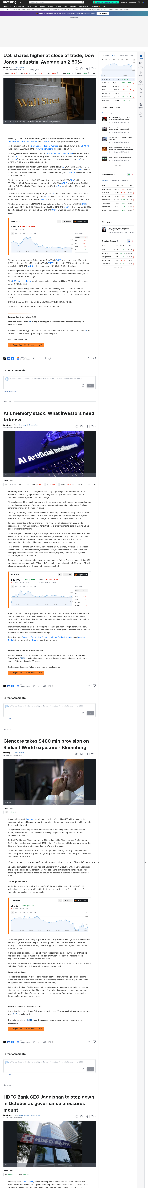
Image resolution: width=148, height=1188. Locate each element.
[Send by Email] (44, 358)
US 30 (104, 86)
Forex (23, 9)
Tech (84, 9)
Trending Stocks (109, 241)
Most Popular (16, 9)
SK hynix (45, 637)
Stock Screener (84, 6)
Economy (63, 9)
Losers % (124, 180)
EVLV (58, 260)
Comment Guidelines (10, 391)
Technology (13, 141)
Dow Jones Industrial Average (44, 146)
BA (16, 159)
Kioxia (33, 640)
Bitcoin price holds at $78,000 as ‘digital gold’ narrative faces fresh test (121, 148)
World (79, 9)
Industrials (45, 141)
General (90, 9)
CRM (72, 180)
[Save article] (81, 68)
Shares (132, 55)
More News (117, 165)
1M (20, 233)
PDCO (44, 199)
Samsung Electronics (31, 637)
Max (35, 233)
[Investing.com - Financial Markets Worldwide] (12, 2)
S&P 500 (85, 146)
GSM (54, 210)
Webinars (106, 222)
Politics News (72, 9)
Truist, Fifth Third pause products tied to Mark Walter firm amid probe (121, 118)
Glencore (29, 819)
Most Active (105, 180)
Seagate (70, 637)
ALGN (58, 186)
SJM (47, 196)
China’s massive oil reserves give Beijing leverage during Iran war (120, 128)
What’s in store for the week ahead (120, 157)
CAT (17, 156)
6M (24, 233)
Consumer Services (28, 141)
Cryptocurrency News (100, 9)
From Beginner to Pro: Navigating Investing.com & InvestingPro (118, 229)
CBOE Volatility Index (21, 281)
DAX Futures (106, 97)
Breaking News (113, 9)
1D (12, 233)
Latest (7, 9)
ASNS (30, 266)
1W (16, 233)
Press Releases (124, 9)
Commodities (31, 9)
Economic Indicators (53, 9)
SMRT (50, 263)
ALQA (66, 207)
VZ (63, 167)
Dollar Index (105, 100)
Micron (53, 637)
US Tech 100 (106, 93)
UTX (80, 170)
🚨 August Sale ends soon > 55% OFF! (105, 2)
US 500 (104, 90)
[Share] (76, 68)
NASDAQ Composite (44, 149)
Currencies (105, 55)
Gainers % (115, 180)
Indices (114, 55)
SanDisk (61, 637)
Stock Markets (41, 9)
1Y (27, 233)
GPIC (83, 204)
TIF (52, 193)
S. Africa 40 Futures (108, 83)
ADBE (64, 183)
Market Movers (108, 174)
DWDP (71, 173)
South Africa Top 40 (108, 79)
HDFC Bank (28, 1181)
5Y (31, 233)
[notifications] (139, 2)
